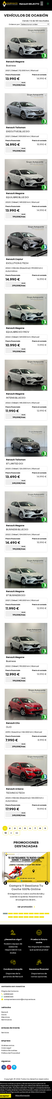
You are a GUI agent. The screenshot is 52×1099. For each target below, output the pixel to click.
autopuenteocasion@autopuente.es (19, 999)
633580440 (8, 994)
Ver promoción (25, 906)
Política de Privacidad (10, 1053)
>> (17, 832)
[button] (5, 913)
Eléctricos (5, 1017)
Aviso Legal (6, 1048)
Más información (38, 1092)
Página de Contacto (10, 991)
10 (6, 832)
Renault (4, 1012)
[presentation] (5, 883)
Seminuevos (6, 1020)
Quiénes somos (7, 1045)
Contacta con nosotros (13, 986)
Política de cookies (9, 1050)
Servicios (5, 1033)
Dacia (4, 1015)
